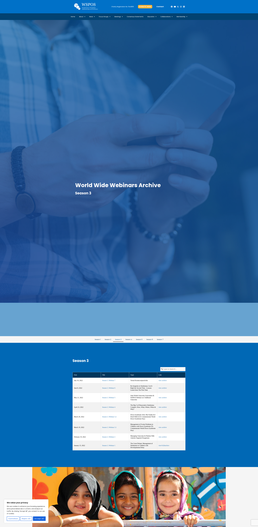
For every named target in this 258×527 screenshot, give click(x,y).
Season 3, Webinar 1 (108, 445)
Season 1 (98, 339)
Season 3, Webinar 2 (108, 437)
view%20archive (164, 445)
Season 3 (118, 339)
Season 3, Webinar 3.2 (109, 417)
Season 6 (149, 339)
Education (150, 17)
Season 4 (128, 339)
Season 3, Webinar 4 (108, 407)
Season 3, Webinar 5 (108, 397)
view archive (163, 380)
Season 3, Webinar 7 (108, 380)
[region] (26, 511)
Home (73, 17)
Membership (181, 17)
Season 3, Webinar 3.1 (109, 427)
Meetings (117, 17)
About (81, 17)
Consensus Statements (135, 17)
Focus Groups (103, 17)
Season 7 (160, 339)
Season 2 (108, 339)
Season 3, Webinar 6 (108, 388)
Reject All (26, 519)
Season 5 (139, 339)
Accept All (39, 519)
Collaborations (165, 17)
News (91, 17)
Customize (13, 519)
